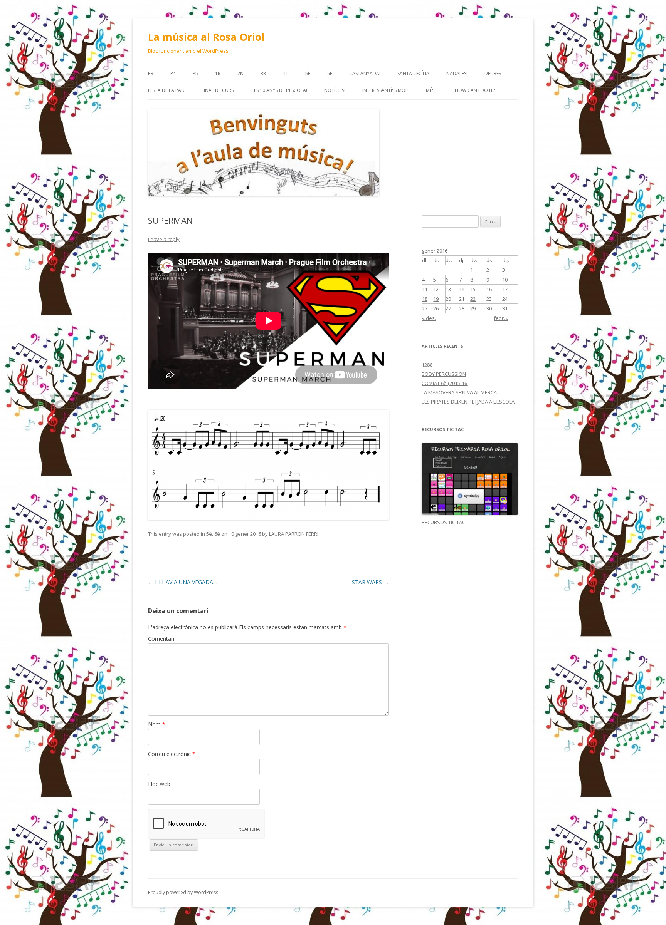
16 (489, 289)
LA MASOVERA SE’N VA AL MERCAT (461, 392)
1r (217, 73)
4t (285, 73)
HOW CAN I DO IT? (475, 90)
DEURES (492, 73)
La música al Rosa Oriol (206, 37)
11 (424, 289)
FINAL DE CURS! (218, 90)
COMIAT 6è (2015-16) (445, 383)
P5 (195, 73)
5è (307, 73)
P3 (150, 73)
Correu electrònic (171, 753)
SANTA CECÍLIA (413, 73)
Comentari (161, 638)
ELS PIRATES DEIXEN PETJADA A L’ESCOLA (468, 401)
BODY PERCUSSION (444, 373)
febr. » (501, 318)
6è (329, 73)
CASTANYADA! (364, 73)
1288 (427, 364)
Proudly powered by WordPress (183, 892)
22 (473, 298)
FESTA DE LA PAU (166, 90)
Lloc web (159, 784)
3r (263, 73)
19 (436, 298)
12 (436, 289)
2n (240, 73)
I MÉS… (431, 90)
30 (489, 308)
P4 (173, 73)
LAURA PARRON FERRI (293, 533)
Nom (156, 724)
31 (505, 308)
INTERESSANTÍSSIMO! (384, 90)
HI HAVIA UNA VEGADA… (182, 582)
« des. (429, 318)
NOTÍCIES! (334, 90)
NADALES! (457, 73)
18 (424, 298)
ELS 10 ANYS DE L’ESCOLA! (279, 90)
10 (505, 279)
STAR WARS (370, 582)
